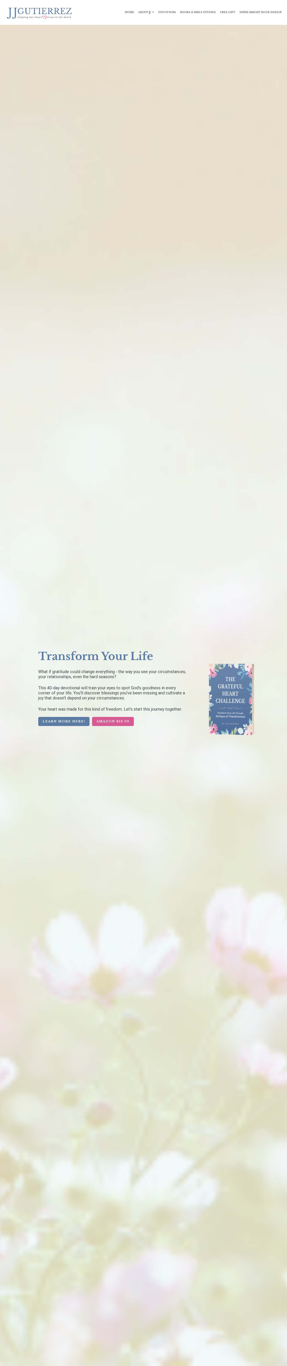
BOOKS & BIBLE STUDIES (198, 12)
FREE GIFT (227, 12)
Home (129, 12)
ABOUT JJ (144, 12)
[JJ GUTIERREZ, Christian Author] (40, 12)
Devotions (167, 12)
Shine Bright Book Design (261, 12)
